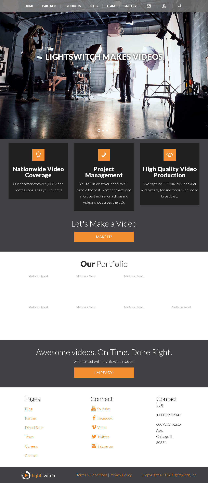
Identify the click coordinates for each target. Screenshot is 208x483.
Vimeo (102, 427)
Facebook (105, 418)
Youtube (103, 409)
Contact (31, 455)
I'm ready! (104, 372)
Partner (49, 6)
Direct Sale (34, 427)
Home (29, 6)
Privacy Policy (120, 475)
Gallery (130, 6)
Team (110, 6)
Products (72, 6)
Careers (31, 446)
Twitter (103, 437)
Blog (94, 6)
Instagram (105, 446)
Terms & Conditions (92, 475)
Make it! (104, 236)
